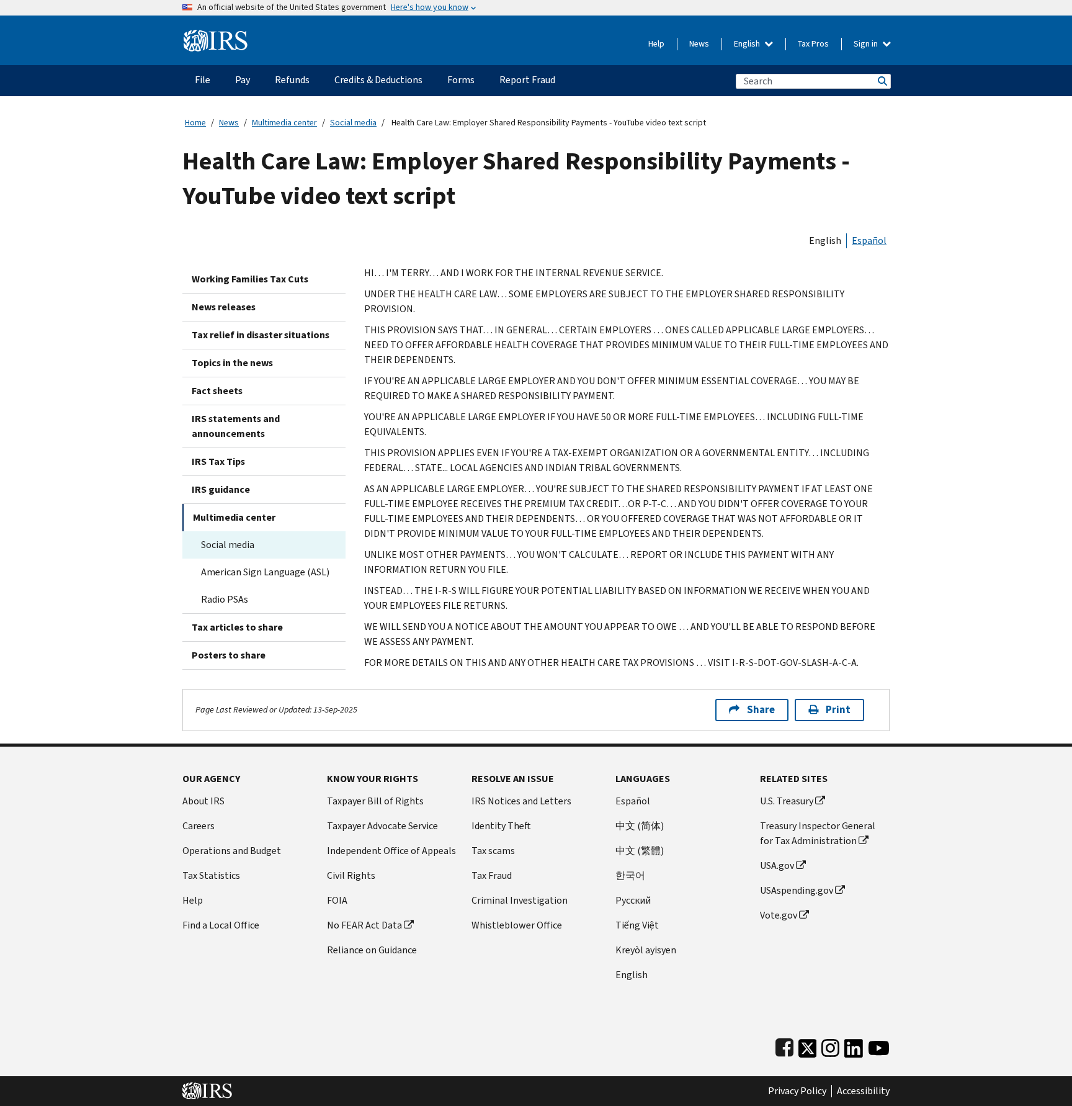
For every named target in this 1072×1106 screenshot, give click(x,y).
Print (838, 710)
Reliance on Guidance (372, 949)
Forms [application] (461, 79)
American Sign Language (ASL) (265, 571)
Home (195, 122)
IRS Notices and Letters (521, 800)
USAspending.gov (796, 890)
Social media (353, 122)
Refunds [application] (292, 79)
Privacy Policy (797, 1091)
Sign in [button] (867, 44)
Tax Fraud (491, 875)
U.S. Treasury (786, 800)
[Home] (216, 36)
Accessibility (863, 1091)
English (748, 44)
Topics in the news (232, 362)
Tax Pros (813, 44)
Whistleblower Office (516, 925)
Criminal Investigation (519, 900)
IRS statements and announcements (236, 426)
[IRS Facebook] (784, 1045)
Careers (198, 825)
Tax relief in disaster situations (260, 334)
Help (656, 44)
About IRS (203, 800)
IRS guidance (221, 489)
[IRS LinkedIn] (853, 1045)
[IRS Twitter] (807, 1045)
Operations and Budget (231, 850)
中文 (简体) (639, 825)
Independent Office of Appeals (391, 850)
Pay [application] (242, 79)
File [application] (202, 79)
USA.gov (777, 865)
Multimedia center (284, 122)
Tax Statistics (211, 875)
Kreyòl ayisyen (645, 949)
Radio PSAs (224, 599)
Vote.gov (778, 915)
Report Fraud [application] (527, 79)
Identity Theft (501, 825)
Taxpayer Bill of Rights (375, 800)
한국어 (630, 875)
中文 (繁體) (639, 850)
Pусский (633, 900)
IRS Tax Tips (218, 461)
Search (881, 81)
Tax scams (493, 850)
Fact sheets (217, 390)
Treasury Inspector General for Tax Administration (817, 833)
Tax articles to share (237, 627)
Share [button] (761, 710)
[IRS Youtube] (879, 1045)
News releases (224, 306)
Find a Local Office (220, 925)
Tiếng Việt (637, 925)
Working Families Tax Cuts (250, 278)
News (699, 44)
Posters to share (229, 655)
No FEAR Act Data (364, 925)
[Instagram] (830, 1045)
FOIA (337, 900)
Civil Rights (351, 875)
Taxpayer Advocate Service (382, 825)
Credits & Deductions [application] (378, 79)
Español (869, 240)
